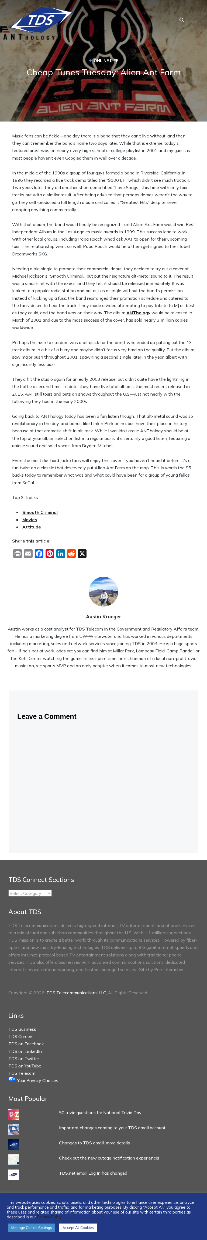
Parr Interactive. (169, 969)
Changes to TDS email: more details (94, 1142)
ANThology (138, 312)
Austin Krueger (103, 616)
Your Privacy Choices (37, 1080)
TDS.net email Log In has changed (93, 1173)
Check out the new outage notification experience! (109, 1158)
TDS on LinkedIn (25, 1051)
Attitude (31, 527)
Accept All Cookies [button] (78, 1227)
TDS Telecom (21, 1073)
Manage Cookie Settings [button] (31, 1227)
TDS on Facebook (26, 1043)
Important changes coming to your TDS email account (112, 1127)
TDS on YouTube (24, 1066)
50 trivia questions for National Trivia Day (100, 1112)
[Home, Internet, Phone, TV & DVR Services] (41, 18)
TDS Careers (20, 1036)
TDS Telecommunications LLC (76, 992)
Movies (29, 519)
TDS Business (22, 1029)
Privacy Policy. (49, 1216)
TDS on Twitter (23, 1058)
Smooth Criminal (40, 512)
